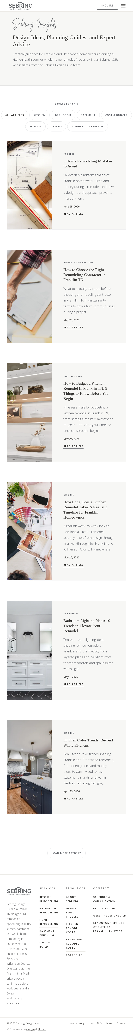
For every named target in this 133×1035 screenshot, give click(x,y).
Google (30, 1029)
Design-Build (45, 944)
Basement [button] (88, 115)
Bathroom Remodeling (48, 910)
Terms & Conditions (100, 1023)
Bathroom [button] (63, 115)
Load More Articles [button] (66, 853)
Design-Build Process (72, 912)
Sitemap (121, 1023)
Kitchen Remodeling (48, 899)
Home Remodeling (48, 922)
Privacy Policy (76, 1023)
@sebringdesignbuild (109, 915)
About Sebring (72, 899)
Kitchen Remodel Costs (73, 928)
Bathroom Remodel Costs (74, 943)
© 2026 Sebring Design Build (23, 1023)
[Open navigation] (123, 5)
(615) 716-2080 (104, 908)
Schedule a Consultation (104, 899)
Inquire (107, 5)
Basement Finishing (47, 933)
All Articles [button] (14, 115)
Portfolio (74, 955)
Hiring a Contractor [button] (88, 126)
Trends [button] (56, 126)
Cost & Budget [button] (116, 115)
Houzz (42, 1029)
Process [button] (36, 126)
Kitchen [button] (39, 115)
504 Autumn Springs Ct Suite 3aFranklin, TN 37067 (108, 927)
